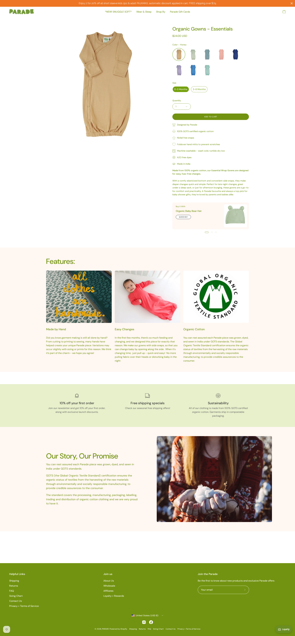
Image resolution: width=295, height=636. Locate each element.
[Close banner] (291, 3)
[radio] (178, 54)
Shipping (14, 580)
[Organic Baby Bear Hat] (235, 215)
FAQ (11, 590)
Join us (107, 574)
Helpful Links (17, 574)
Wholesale (109, 585)
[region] (147, 3)
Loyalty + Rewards (113, 595)
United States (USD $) (147, 615)
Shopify (123, 629)
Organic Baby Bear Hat (188, 211)
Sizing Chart (16, 595)
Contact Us (15, 601)
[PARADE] (21, 11)
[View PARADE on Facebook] (151, 622)
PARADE (105, 629)
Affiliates (108, 590)
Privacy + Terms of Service (24, 606)
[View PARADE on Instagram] (144, 622)
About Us (108, 580)
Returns (13, 585)
